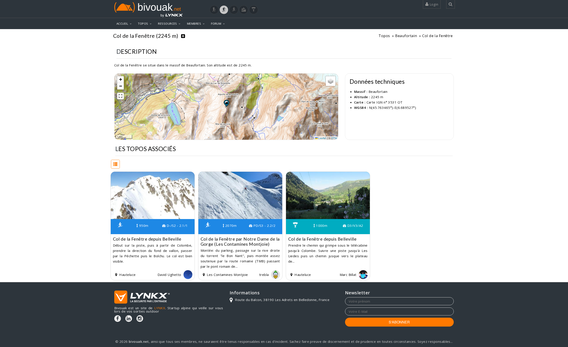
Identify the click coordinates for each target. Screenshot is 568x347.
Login (433, 4)
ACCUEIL (122, 24)
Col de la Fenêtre (437, 35)
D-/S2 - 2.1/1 (177, 225)
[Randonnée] (214, 9)
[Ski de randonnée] (233, 9)
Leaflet (322, 138)
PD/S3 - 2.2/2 (263, 225)
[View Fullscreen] (120, 96)
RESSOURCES (167, 24)
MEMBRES (194, 24)
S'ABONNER (399, 322)
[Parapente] (253, 9)
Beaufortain (406, 35)
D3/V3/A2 (354, 225)
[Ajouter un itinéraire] (183, 35)
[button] (226, 103)
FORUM (216, 24)
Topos (384, 35)
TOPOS (143, 24)
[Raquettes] (223, 9)
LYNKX (159, 308)
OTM (334, 138)
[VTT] (243, 9)
